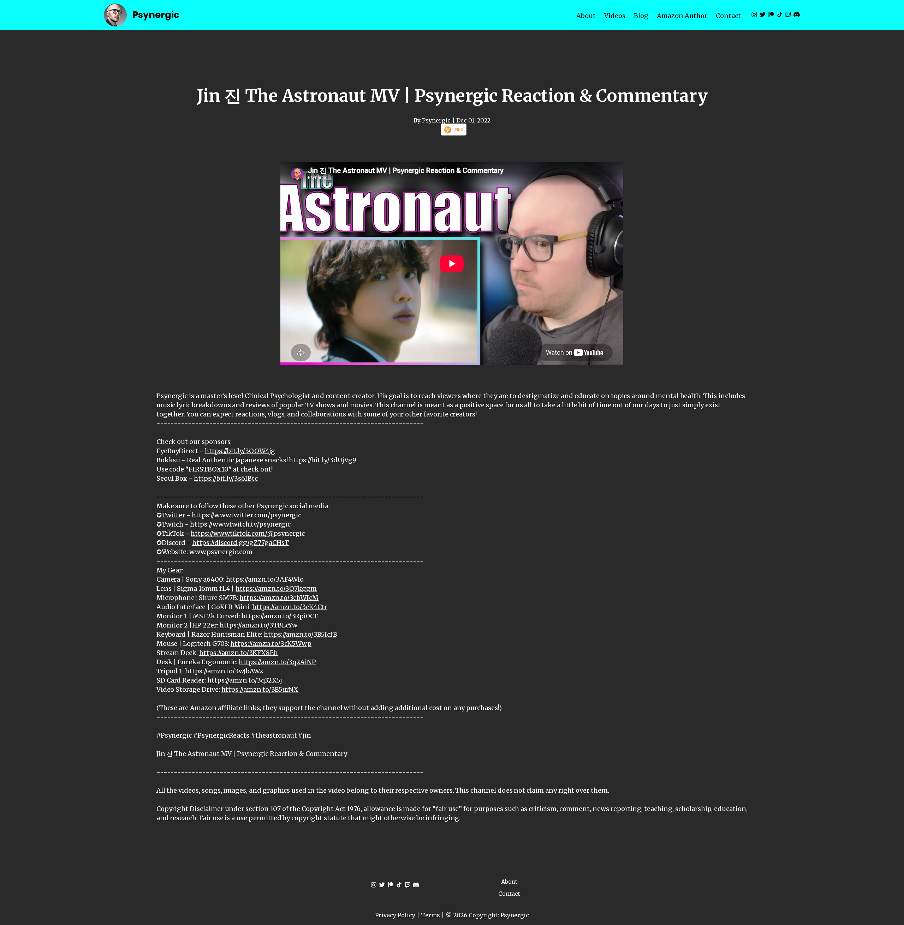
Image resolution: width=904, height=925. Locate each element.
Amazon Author (682, 16)
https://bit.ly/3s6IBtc (226, 478)
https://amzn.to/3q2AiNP (277, 662)
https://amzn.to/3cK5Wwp (270, 643)
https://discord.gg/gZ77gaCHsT (240, 543)
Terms (430, 915)
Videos (614, 16)
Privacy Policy (395, 915)
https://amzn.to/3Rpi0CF (280, 616)
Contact (728, 16)
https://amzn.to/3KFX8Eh (238, 653)
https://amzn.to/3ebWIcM (279, 598)
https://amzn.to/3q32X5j (244, 680)
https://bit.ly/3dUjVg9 (322, 460)
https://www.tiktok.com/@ (232, 533)
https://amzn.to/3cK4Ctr (289, 607)
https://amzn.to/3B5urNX (260, 689)
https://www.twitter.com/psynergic (246, 515)
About (586, 16)
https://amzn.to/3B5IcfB (300, 634)
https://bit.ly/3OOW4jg (240, 451)
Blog (641, 16)
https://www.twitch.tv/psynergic (240, 524)
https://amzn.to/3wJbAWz (224, 671)
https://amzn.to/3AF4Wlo (265, 579)
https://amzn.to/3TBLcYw (259, 625)
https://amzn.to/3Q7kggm (276, 588)
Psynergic (155, 14)
